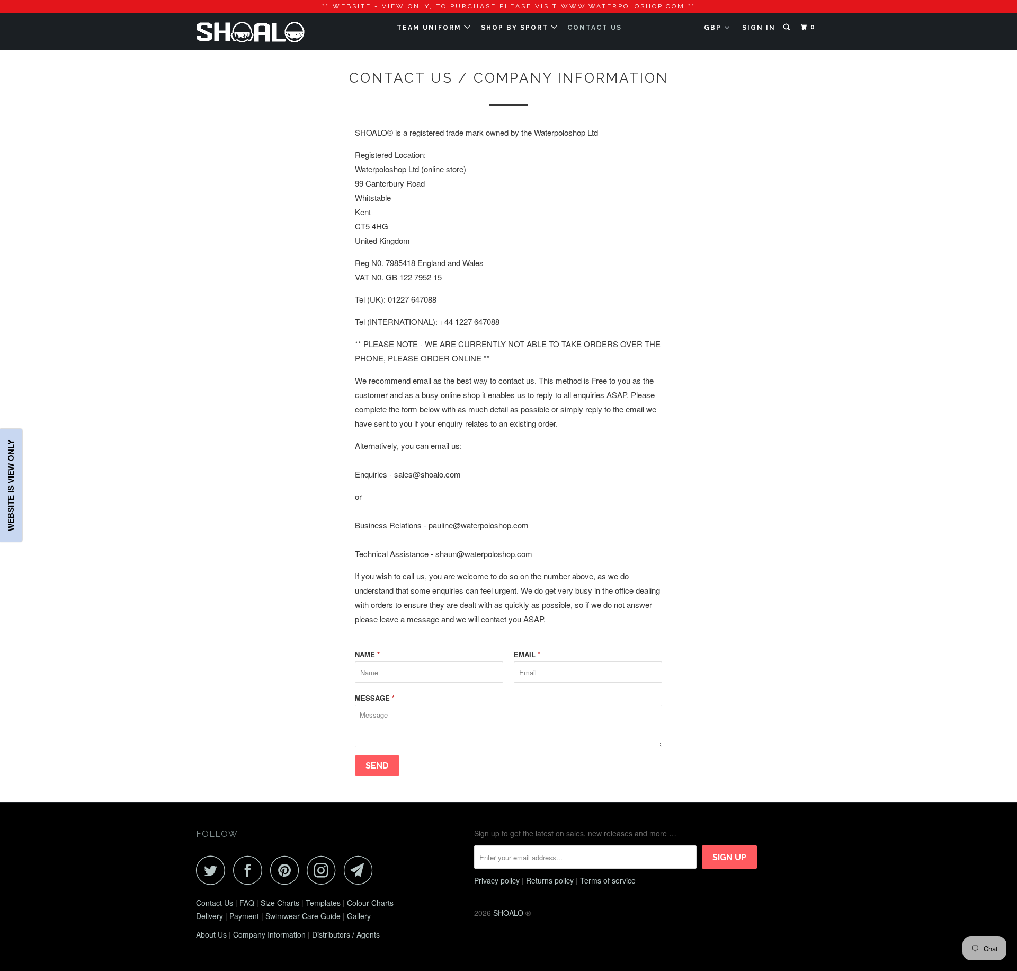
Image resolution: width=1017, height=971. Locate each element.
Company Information (269, 934)
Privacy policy (497, 880)
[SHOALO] (250, 32)
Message (375, 698)
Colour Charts (370, 902)
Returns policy (550, 880)
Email (527, 654)
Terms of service (608, 880)
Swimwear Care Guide (303, 916)
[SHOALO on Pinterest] (287, 870)
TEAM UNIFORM (430, 27)
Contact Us (214, 902)
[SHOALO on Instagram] (324, 870)
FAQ (246, 902)
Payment (244, 916)
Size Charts (280, 902)
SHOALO (508, 912)
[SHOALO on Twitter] (213, 870)
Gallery (359, 916)
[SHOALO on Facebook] (250, 870)
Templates (323, 902)
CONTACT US (594, 27)
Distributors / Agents (346, 934)
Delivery (209, 916)
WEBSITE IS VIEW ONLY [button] (10, 486)
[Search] (787, 27)
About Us (211, 934)
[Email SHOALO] (361, 870)
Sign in (758, 27)
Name (367, 654)
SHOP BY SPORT (516, 27)
